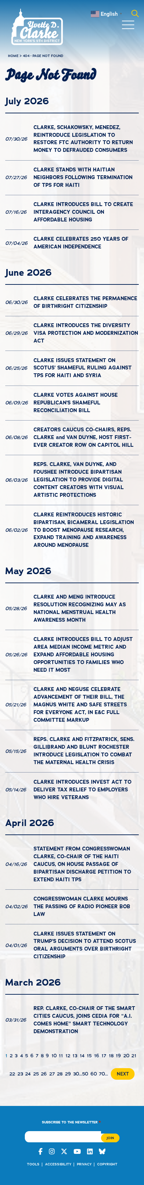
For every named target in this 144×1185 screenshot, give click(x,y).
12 (67, 1056)
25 (36, 1074)
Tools (33, 1164)
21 (133, 1056)
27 (52, 1074)
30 (76, 1074)
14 (82, 1056)
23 (20, 1074)
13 (74, 1056)
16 (96, 1056)
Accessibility (58, 1164)
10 (54, 1056)
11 (61, 1056)
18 (111, 1056)
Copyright (107, 1164)
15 (89, 1056)
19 (118, 1056)
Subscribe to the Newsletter (71, 1122)
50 (85, 1074)
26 (44, 1074)
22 (12, 1074)
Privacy (84, 1164)
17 (103, 1056)
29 (68, 1074)
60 (94, 1074)
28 (60, 1074)
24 (28, 1074)
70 (102, 1074)
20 (126, 1056)
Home (13, 56)
